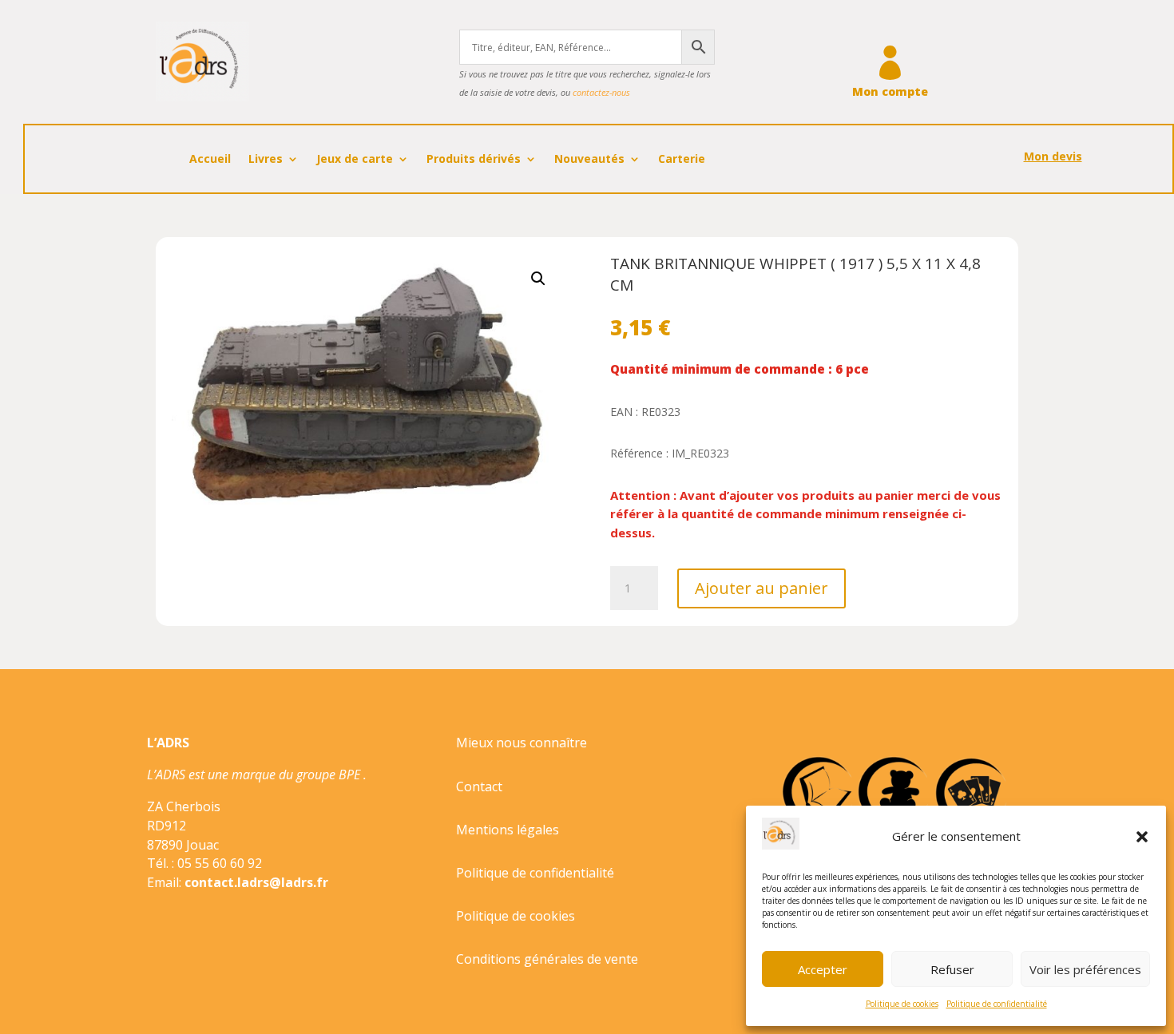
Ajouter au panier (761, 588)
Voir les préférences (1085, 969)
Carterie (681, 159)
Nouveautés (589, 159)
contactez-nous (601, 92)
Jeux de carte (354, 159)
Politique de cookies (902, 1003)
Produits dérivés (473, 159)
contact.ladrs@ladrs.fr (256, 882)
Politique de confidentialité (996, 1003)
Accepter (822, 969)
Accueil (210, 159)
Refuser (952, 969)
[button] (1142, 837)
